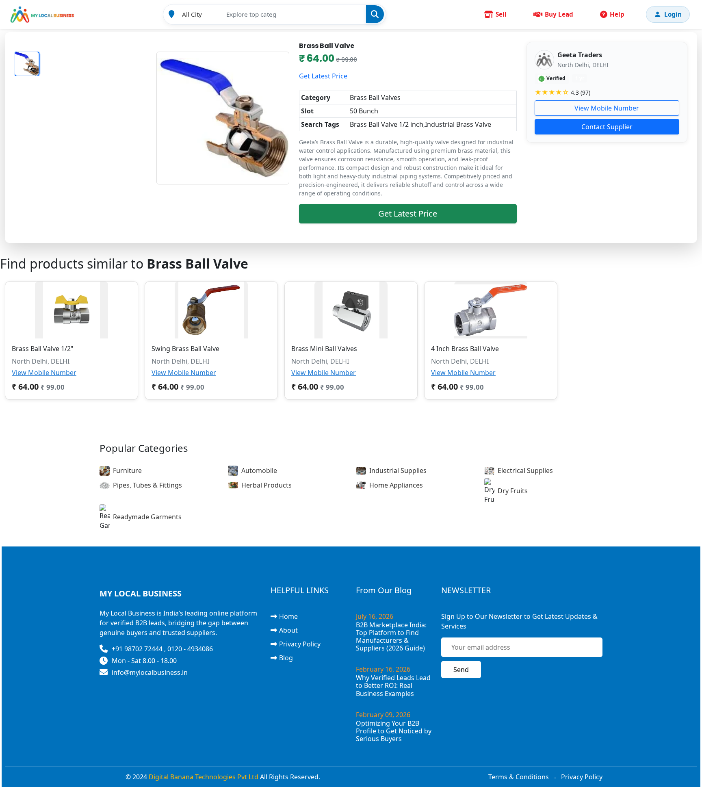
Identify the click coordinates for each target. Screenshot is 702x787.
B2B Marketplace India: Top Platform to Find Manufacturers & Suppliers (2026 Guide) (391, 636)
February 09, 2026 (383, 714)
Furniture (127, 470)
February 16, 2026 (383, 669)
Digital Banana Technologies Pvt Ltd (203, 776)
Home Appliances (396, 485)
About (288, 630)
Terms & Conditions (518, 776)
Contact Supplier (607, 126)
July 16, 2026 (374, 616)
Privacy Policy (300, 644)
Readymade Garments (147, 516)
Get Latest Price (323, 76)
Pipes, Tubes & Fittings (147, 485)
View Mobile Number (606, 108)
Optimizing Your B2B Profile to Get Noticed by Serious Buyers (393, 731)
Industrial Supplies (398, 470)
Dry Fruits (513, 490)
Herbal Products (266, 485)
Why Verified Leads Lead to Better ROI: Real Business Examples (393, 685)
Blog (286, 657)
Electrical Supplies (525, 470)
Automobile (259, 470)
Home (288, 616)
